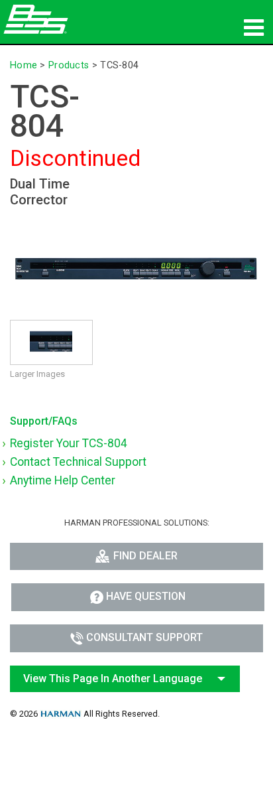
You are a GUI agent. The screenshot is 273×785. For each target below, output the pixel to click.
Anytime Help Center (62, 480)
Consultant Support (144, 637)
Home (23, 65)
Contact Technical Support (78, 461)
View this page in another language (112, 678)
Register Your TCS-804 (68, 443)
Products (68, 65)
